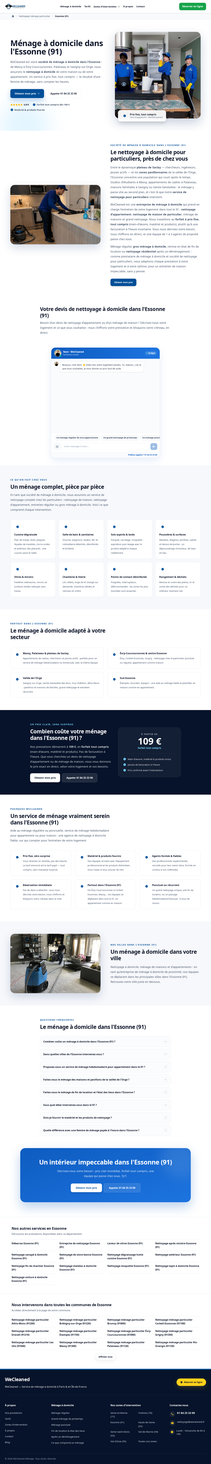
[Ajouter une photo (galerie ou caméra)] (57, 446)
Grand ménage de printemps (67, 1418)
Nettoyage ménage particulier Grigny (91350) (173, 1332)
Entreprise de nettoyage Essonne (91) (79, 1245)
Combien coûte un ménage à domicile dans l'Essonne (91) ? (79, 1041)
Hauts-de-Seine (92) (146, 1424)
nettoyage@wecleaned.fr (191, 1421)
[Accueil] (15, 6)
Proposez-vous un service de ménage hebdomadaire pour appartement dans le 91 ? (94, 1067)
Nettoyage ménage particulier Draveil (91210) (30, 1332)
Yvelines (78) (145, 1412)
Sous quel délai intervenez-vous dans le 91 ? (70, 1105)
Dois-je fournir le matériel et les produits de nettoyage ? (77, 1117)
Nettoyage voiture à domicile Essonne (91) (29, 1279)
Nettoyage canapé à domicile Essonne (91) (29, 1256)
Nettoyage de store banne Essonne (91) (80, 1256)
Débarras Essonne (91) (25, 1243)
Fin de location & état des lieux (68, 1430)
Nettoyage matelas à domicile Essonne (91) (77, 1267)
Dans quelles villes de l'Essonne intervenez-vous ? (73, 1054)
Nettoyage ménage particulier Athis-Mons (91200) (30, 1321)
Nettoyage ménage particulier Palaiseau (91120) (126, 1344)
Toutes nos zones (147, 1441)
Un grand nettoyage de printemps (120, 437)
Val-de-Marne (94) (148, 1431)
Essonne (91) (117, 1422)
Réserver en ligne (192, 6)
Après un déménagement (65, 1436)
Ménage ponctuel (60, 1424)
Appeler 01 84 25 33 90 (63, 93)
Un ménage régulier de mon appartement (77, 437)
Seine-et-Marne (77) (118, 1414)
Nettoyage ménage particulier (34, 16)
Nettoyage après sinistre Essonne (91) (175, 1245)
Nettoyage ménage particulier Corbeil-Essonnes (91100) (173, 1321)
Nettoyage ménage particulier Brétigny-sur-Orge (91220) (78, 1321)
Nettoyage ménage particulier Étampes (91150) (78, 1332)
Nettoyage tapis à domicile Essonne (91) (177, 1267)
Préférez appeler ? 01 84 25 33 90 (142, 455)
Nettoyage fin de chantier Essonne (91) (33, 1267)
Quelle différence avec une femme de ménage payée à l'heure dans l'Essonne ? (91, 1130)
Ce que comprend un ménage (67, 1442)
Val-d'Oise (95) (118, 1441)
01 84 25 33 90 (186, 1413)
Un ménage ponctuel (152, 437)
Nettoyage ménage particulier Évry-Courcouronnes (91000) (129, 1332)
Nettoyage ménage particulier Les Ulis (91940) (32, 1344)
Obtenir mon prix (25, 93)
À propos (128, 6)
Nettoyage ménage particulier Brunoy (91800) (126, 1321)
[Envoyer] (153, 446)
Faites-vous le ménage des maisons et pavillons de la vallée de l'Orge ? (86, 1079)
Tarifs (87, 6)
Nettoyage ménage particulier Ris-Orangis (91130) (176, 1344)
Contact (140, 6)
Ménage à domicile (70, 6)
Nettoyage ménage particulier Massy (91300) (78, 1344)
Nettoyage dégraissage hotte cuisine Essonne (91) (125, 1256)
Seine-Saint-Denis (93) (120, 1433)
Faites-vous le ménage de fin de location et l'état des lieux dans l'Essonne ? (89, 1092)
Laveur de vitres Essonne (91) (125, 1243)
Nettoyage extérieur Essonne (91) (175, 1254)
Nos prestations (13, 1412)
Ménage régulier (60, 1412)
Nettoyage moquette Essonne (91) (128, 1266)
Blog (7, 1442)
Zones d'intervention (16, 1424)
